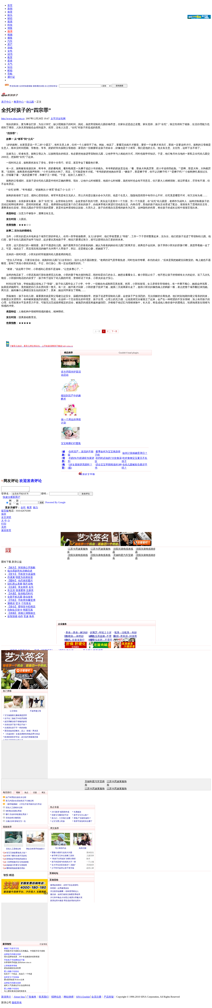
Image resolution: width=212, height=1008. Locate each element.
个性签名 (26, 603)
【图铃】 (12, 580)
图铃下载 (6, 561)
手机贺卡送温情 (26, 574)
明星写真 (28, 609)
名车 (31, 587)
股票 (9, 21)
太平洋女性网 (58, 118)
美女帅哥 (23, 587)
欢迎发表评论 (30, 481)
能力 (35, 507)
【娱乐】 (12, 567)
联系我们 (44, 996)
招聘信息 (56, 996)
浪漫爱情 (20, 590)
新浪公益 (17, 561)
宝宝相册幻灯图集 (71, 443)
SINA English (83, 996)
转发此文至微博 (87, 474)
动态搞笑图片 (25, 580)
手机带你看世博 (26, 600)
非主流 (11, 590)
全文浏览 (6, 517)
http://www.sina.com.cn (13, 118)
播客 (9, 38)
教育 (9, 57)
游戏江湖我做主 (26, 613)
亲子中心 (6, 101)
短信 (9, 67)
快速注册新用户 (11, 497)
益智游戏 (12, 616)
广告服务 (31, 996)
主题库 (30, 590)
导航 (9, 73)
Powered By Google (55, 502)
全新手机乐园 (14, 596)
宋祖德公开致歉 (26, 567)
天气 (9, 64)
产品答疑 (109, 996)
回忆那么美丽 (14, 583)
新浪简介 (6, 996)
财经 (9, 18)
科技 (9, 25)
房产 (9, 44)
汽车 (9, 41)
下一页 (114, 331)
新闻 (9, 8)
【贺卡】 (12, 574)
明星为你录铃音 (24, 577)
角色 (31, 616)
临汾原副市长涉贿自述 (19, 570)
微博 (9, 31)
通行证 (11, 77)
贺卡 (18, 603)
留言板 (5, 510)
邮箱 (9, 70)
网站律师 (69, 996)
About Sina (19, 996)
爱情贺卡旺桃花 (26, 606)
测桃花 (11, 603)
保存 (3, 514)
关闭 (3, 527)
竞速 (26, 616)
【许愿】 (12, 593)
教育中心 (19, 101)
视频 (9, 34)
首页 (9, 5)
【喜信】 (12, 606)
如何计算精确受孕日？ (134, 453)
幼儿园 (30, 101)
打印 (3, 523)
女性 (9, 51)
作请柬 (11, 577)
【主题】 (12, 587)
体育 (9, 12)
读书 (9, 54)
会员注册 (96, 996)
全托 (23, 507)
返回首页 (6, 530)
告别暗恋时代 (25, 593)
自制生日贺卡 (14, 609)
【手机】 (12, 600)
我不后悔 (28, 583)
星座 (9, 60)
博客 (9, 28)
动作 (20, 616)
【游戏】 (12, 613)
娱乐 (9, 15)
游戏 (9, 47)
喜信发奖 (28, 596)
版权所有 (17, 1002)
